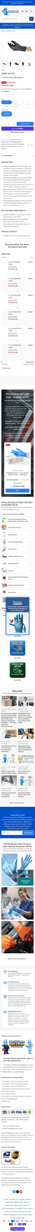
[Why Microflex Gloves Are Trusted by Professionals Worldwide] (9, 734)
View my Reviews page (25, 1214)
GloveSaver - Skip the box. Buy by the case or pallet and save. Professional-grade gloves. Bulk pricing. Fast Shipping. (17, 26)
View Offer (17, 636)
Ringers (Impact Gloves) (16, 585)
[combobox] (17, 19)
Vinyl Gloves (12, 549)
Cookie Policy (5, 1101)
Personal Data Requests (9, 1099)
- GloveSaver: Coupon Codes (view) (13, 1086)
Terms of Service (28, 1208)
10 (17, 106)
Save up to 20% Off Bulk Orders (13, 514)
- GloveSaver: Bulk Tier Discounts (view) (14, 1081)
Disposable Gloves (14, 527)
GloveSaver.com (13, 1199)
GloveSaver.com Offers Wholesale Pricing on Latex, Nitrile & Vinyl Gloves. (17, 2)
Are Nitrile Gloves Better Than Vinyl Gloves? (24, 794)
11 (28, 106)
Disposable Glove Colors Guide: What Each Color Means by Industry (25, 748)
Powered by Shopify (25, 1199)
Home (3, 31)
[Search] (31, 19)
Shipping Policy (18, 1202)
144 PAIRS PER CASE (7, 113)
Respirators (12, 592)
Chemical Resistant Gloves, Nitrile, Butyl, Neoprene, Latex (18, 520)
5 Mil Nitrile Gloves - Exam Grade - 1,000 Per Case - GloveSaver (17, 474)
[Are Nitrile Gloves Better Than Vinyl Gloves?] (26, 780)
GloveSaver (15, 470)
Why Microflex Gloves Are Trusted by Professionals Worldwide (8, 748)
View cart (6, 368)
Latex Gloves (12, 535)
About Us (27, 1202)
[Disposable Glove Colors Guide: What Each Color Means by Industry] (26, 734)
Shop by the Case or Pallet (17, 959)
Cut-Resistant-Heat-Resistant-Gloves (18, 578)
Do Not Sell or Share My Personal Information (16, 1096)
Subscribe (28, 833)
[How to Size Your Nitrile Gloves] (26, 759)
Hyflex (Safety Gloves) (15, 556)
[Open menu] (31, 11)
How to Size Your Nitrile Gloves (24, 772)
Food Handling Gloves (15, 542)
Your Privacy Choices (8, 1094)
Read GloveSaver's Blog (17, 1218)
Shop (17, 490)
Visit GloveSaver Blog (16, 803)
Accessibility (18, 1208)
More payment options (17, 132)
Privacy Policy (9, 1205)
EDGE (3, 70)
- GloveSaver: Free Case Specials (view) (14, 1084)
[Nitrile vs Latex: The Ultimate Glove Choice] (9, 759)
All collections (9, 1202)
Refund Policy (18, 1205)
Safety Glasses (13, 563)
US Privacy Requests (8, 1091)
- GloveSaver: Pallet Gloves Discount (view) (15, 1089)
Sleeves (11, 571)
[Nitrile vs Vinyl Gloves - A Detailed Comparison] (9, 780)
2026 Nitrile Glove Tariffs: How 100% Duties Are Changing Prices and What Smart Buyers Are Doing (25, 718)
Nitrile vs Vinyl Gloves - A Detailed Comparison (8, 794)
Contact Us (26, 1205)
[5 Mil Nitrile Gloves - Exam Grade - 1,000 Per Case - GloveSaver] (17, 456)
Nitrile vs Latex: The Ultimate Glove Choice (9, 772)
